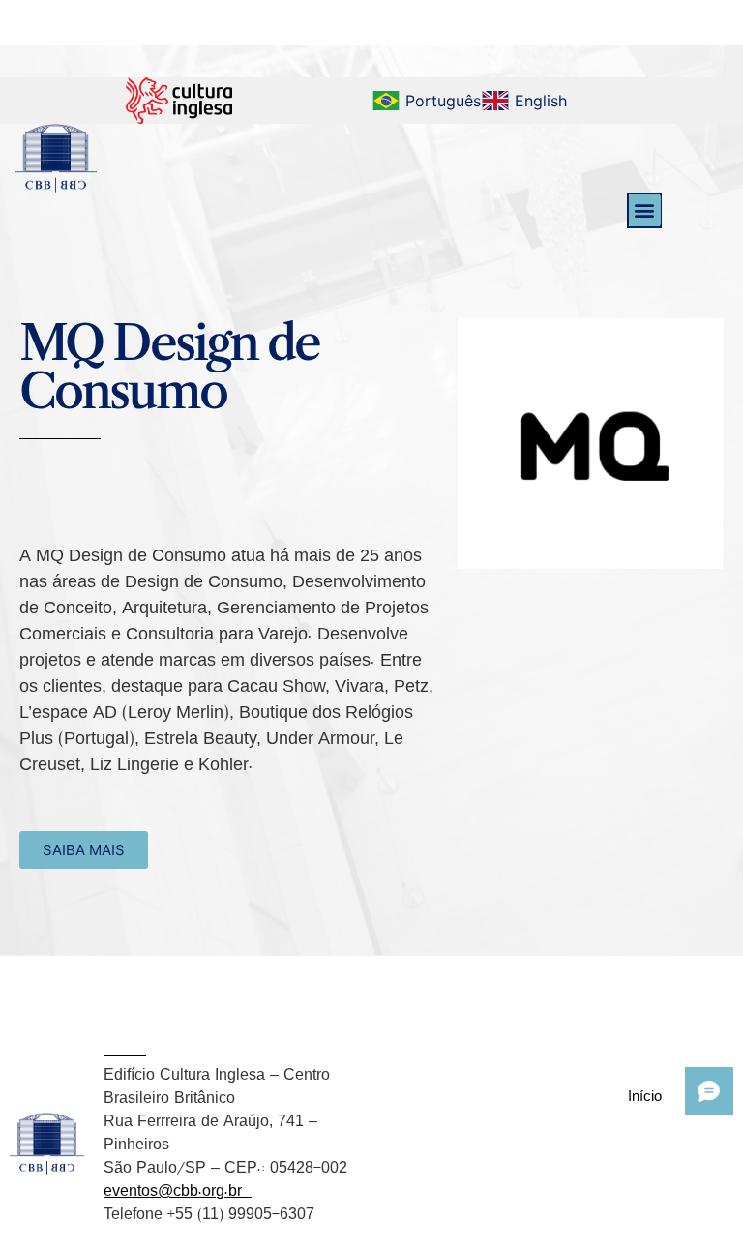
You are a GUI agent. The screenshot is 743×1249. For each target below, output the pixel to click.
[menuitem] (426, 100)
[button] (645, 210)
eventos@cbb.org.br (178, 1190)
